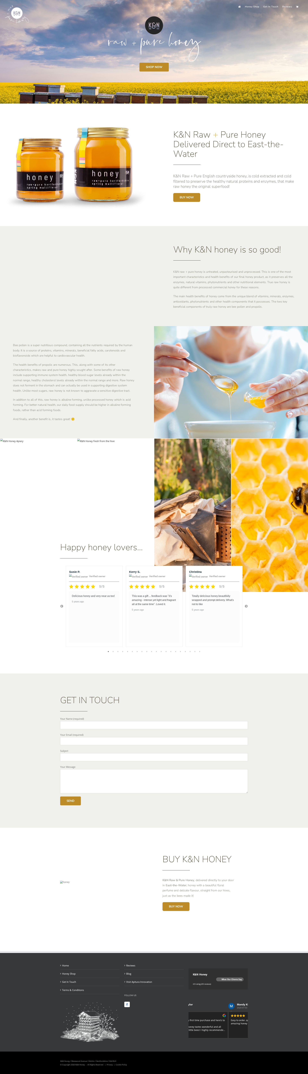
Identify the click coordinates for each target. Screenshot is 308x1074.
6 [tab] (132, 651)
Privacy (110, 1064)
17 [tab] (185, 651)
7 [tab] (137, 651)
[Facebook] (127, 1004)
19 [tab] (195, 651)
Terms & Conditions (73, 990)
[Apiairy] (11, 441)
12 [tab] (161, 651)
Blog (128, 973)
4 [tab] (122, 651)
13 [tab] (166, 651)
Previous (61, 606)
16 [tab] (180, 651)
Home (65, 965)
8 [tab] (142, 651)
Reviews (130, 965)
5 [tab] (127, 651)
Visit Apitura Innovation (139, 981)
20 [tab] (199, 651)
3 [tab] (118, 651)
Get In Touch (69, 981)
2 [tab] (113, 651)
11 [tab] (156, 651)
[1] (96, 441)
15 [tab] (175, 651)
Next (246, 606)
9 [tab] (146, 651)
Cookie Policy (121, 1064)
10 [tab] (151, 651)
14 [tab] (170, 651)
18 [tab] (190, 651)
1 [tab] (108, 651)
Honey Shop (69, 973)
